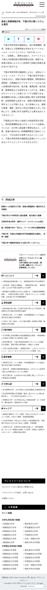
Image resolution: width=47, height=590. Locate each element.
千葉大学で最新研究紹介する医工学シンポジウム (20, 243)
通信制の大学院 (9, 569)
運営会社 (5, 577)
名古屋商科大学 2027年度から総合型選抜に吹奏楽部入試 (24, 390)
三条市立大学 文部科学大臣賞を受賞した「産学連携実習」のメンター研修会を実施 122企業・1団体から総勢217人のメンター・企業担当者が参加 (23, 429)
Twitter (16, 577)
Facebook (23, 577)
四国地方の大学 (9, 539)
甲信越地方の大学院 (33, 554)
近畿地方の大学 (9, 535)
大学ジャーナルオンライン (26, 583)
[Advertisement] (23, 169)
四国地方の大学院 (10, 565)
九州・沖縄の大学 (32, 539)
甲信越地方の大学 (32, 527)
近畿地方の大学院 (10, 561)
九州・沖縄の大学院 (33, 565)
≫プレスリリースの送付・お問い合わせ (17, 493)
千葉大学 (7, 32)
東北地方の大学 (31, 524)
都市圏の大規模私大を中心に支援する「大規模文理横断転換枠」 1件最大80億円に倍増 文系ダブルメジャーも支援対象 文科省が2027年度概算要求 (23, 294)
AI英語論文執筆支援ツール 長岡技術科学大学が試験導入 (24, 281)
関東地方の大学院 (10, 554)
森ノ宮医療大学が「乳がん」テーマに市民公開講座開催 (23, 228)
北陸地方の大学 (31, 531)
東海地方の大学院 (10, 558)
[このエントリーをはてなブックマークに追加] (29, 39)
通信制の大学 (8, 542)
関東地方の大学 (9, 527)
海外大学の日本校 (32, 542)
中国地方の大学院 (32, 561)
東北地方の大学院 (32, 550)
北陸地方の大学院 (32, 558)
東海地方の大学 (9, 531)
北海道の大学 (8, 524)
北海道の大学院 (9, 550)
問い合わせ (31, 577)
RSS (11, 577)
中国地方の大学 (31, 535)
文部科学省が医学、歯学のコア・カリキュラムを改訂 (22, 222)
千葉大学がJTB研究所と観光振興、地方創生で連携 (21, 215)
